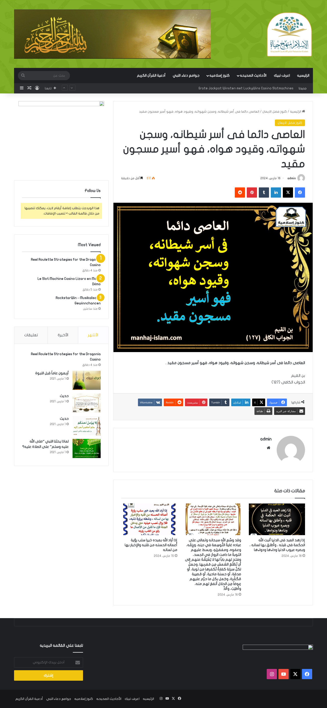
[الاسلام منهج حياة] (289, 34)
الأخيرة (63, 335)
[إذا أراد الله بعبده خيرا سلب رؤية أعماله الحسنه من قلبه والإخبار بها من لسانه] (149, 519)
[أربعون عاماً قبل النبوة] (87, 380)
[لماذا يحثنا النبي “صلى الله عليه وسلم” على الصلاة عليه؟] (87, 448)
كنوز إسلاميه (219, 75)
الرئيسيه (303, 75)
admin (291, 178)
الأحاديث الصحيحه (253, 75)
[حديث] (87, 403)
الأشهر (93, 335)
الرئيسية (296, 111)
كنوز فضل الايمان (274, 111)
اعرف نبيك (282, 75)
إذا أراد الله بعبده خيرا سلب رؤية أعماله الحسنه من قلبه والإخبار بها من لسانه (151, 545)
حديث (64, 396)
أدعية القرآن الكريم (151, 75)
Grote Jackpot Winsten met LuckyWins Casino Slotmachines (246, 88)
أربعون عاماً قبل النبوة (52, 373)
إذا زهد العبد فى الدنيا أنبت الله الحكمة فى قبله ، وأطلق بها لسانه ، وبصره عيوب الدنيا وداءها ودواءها (277, 545)
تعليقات (31, 335)
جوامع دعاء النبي (186, 75)
